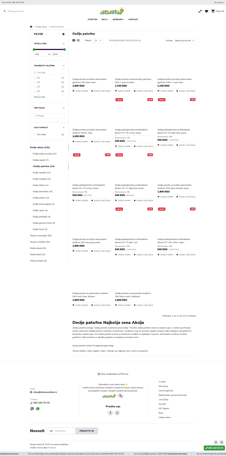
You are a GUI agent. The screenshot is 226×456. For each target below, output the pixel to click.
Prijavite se (87, 431)
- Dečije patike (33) (39, 197)
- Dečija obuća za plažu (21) (43, 153)
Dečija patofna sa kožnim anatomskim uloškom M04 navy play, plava (89, 241)
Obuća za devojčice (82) (41, 235)
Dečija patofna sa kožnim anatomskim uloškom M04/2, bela (89, 131)
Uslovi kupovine (166, 390)
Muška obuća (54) (38, 248)
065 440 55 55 (18, 2)
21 (38, 77)
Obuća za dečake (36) (40, 241)
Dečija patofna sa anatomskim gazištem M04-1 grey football (133, 81)
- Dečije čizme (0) (38, 229)
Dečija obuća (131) (40, 147)
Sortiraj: (169, 40)
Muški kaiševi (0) (37, 254)
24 (38, 91)
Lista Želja (163, 399)
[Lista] (78, 41)
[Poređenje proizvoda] (200, 11)
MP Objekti (164, 408)
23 (38, 86)
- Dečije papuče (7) (39, 160)
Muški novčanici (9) (38, 260)
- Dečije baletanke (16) (41, 191)
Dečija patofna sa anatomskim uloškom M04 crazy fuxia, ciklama (90, 295)
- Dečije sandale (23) (40, 172)
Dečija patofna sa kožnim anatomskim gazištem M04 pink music (89, 81)
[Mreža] (73, 41)
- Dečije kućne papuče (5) (42, 204)
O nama (162, 381)
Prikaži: (88, 40)
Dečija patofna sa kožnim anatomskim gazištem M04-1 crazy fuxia (174, 81)
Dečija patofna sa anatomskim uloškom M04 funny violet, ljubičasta (133, 295)
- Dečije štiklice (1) (39, 185)
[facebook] (110, 412)
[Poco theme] (113, 395)
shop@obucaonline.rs (45, 392)
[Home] (31, 26)
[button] (219, 2)
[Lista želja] (206, 11)
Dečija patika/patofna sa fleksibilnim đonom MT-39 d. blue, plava (131, 131)
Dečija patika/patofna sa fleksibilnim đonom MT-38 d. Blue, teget (173, 241)
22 (38, 82)
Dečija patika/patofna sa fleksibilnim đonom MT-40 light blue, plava (173, 131)
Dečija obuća (41, 26)
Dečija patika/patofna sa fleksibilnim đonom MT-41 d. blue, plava (88, 187)
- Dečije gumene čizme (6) (42, 223)
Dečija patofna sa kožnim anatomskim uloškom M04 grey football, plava (174, 187)
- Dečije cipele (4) (39, 210)
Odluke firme (165, 417)
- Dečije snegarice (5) (40, 178)
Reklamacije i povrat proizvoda (173, 395)
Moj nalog (163, 386)
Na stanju (41, 134)
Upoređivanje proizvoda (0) (125, 40)
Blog (161, 413)
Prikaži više (39, 97)
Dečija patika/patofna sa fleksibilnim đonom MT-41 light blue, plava (131, 187)
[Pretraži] (4, 11)
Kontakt (162, 404)
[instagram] (117, 412)
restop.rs (52, 447)
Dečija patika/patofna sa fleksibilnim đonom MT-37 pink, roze (131, 241)
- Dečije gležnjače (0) (40, 216)
